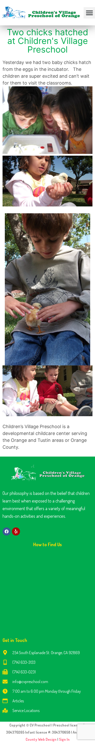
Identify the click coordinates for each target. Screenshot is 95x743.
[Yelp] (16, 531)
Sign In (64, 739)
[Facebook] (7, 531)
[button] (89, 13)
